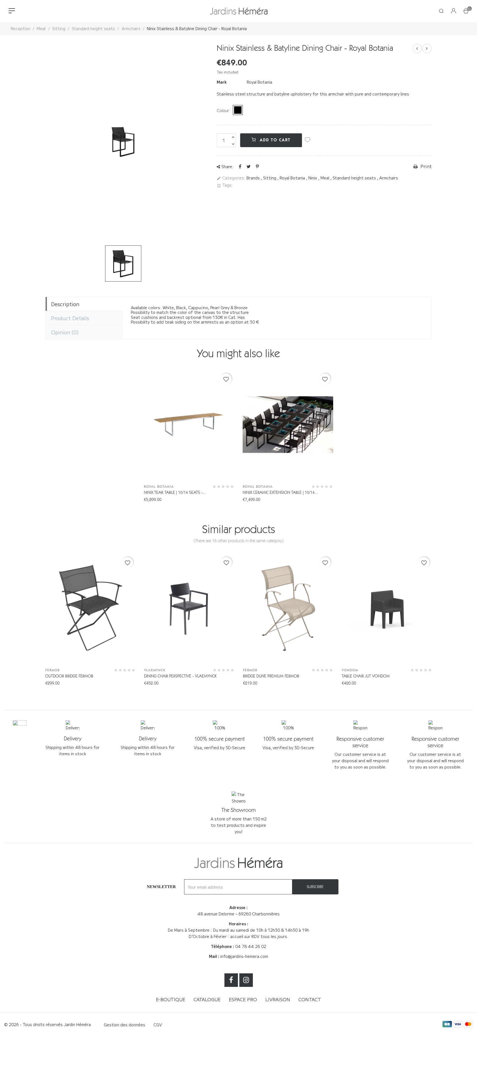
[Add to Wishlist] (307, 139)
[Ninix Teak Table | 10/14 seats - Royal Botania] (427, 48)
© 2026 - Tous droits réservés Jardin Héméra (47, 1024)
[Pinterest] (257, 166)
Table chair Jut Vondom (366, 676)
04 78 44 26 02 (250, 946)
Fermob (52, 670)
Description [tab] (65, 304)
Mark (222, 82)
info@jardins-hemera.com (244, 956)
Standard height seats (355, 178)
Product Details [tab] (70, 318)
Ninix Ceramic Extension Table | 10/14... (280, 492)
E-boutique (170, 999)
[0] (465, 11)
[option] (123, 263)
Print (425, 166)
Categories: (231, 178)
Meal (325, 178)
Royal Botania (259, 82)
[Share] (240, 166)
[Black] (237, 110)
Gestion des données (124, 1024)
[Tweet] (249, 166)
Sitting (270, 178)
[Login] (453, 11)
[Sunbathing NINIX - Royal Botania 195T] (417, 48)
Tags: (225, 185)
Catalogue (207, 999)
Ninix (313, 178)
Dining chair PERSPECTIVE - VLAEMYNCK (180, 676)
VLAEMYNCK (154, 670)
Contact (309, 999)
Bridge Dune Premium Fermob (271, 676)
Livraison (277, 999)
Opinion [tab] (65, 332)
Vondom (350, 670)
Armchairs (388, 178)
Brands (254, 178)
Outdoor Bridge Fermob (69, 676)
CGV (157, 1024)
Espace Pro (243, 999)
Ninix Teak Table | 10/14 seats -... (175, 492)
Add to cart (274, 139)
